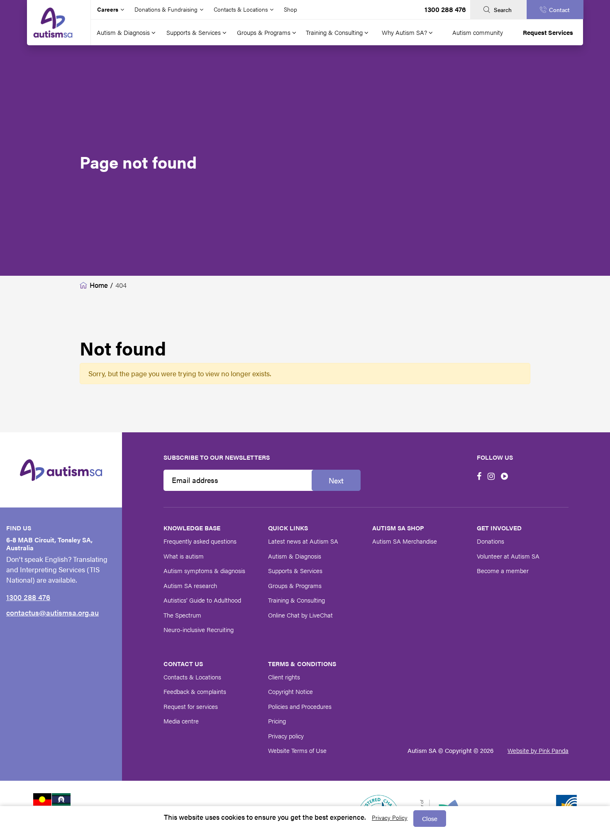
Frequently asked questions (200, 541)
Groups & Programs (264, 32)
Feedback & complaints (194, 691)
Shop (290, 9)
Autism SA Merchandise (404, 541)
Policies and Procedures (300, 706)
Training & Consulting (335, 32)
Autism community (477, 32)
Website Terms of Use (297, 750)
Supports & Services (194, 32)
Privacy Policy (389, 817)
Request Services (548, 32)
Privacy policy (286, 735)
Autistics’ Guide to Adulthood (202, 600)
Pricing (277, 720)
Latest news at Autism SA (303, 541)
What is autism (183, 556)
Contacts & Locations (192, 676)
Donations (490, 541)
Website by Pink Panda (538, 750)
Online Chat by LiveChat (300, 614)
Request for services (190, 706)
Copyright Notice (290, 691)
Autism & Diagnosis (124, 32)
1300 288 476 (445, 9)
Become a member (503, 570)
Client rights (284, 676)
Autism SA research (190, 585)
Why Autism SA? (405, 32)
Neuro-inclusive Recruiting (198, 629)
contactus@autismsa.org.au (52, 612)
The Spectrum (182, 614)
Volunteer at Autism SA (508, 556)
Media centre (181, 720)
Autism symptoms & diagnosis (204, 570)
